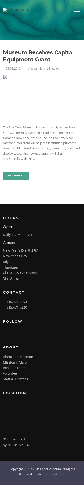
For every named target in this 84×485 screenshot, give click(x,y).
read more (14, 175)
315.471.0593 (17, 301)
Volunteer (10, 373)
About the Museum (18, 356)
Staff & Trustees (15, 379)
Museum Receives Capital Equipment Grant (38, 56)
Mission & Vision (16, 362)
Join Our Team (14, 368)
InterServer (56, 474)
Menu (77, 10)
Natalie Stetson (49, 69)
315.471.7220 (17, 307)
